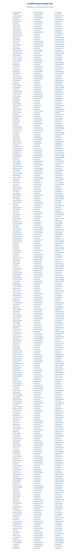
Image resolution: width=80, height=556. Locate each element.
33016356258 (37, 103)
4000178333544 (16, 73)
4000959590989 (38, 25)
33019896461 (37, 145)
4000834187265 (37, 73)
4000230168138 (16, 532)
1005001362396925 (59, 265)
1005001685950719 (38, 69)
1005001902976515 (17, 320)
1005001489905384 (17, 333)
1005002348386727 (17, 385)
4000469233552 (59, 177)
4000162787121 (37, 198)
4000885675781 (58, 193)
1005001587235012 (38, 297)
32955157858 (58, 257)
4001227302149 (37, 437)
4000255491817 (16, 25)
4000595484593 (59, 462)
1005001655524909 (59, 197)
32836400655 (16, 546)
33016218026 (16, 216)
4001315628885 (16, 322)
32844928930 (37, 478)
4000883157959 (16, 515)
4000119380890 (58, 57)
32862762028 (16, 467)
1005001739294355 (38, 361)
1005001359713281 (59, 53)
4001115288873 (16, 392)
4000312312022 (58, 449)
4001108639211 (58, 526)
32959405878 (16, 249)
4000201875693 (16, 288)
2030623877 (37, 107)
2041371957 (57, 300)
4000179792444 (16, 496)
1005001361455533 (38, 128)
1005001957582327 (38, 120)
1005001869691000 (17, 268)
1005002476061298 (59, 44)
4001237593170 (58, 378)
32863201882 (16, 519)
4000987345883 (17, 189)
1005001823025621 (59, 41)
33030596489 (58, 69)
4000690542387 (17, 524)
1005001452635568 (38, 130)
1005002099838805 (17, 223)
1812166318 (15, 530)
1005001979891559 (38, 21)
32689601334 (16, 431)
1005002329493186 (38, 507)
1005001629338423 (59, 71)
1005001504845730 (38, 46)
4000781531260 (58, 75)
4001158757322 (37, 206)
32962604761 (16, 306)
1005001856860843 (38, 456)
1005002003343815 (17, 465)
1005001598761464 (38, 250)
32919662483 (37, 498)
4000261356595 (16, 535)
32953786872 (16, 42)
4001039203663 (58, 326)
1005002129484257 (59, 417)
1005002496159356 (59, 354)
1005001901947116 (17, 21)
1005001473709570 (59, 331)
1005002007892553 (59, 247)
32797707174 (37, 102)
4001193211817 (37, 431)
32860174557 (37, 159)
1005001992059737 (59, 302)
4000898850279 (38, 469)
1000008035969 (37, 315)
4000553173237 (58, 345)
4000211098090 (37, 141)
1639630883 (37, 114)
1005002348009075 (17, 541)
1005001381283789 (38, 150)
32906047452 (37, 34)
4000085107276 (16, 437)
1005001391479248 (17, 507)
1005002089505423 (59, 533)
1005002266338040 (59, 399)
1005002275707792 (17, 485)
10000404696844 (59, 82)
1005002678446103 (59, 327)
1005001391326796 (38, 302)
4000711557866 (37, 154)
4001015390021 (16, 304)
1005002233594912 (17, 528)
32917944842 (37, 320)
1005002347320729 (17, 57)
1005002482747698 (17, 417)
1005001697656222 (59, 109)
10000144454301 (38, 440)
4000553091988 (58, 507)
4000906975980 (17, 342)
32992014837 (16, 498)
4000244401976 (16, 220)
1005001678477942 (17, 399)
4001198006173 (58, 381)
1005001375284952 (59, 240)
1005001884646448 (59, 127)
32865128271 (37, 100)
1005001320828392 (17, 372)
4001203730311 (16, 483)
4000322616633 (58, 453)
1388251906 (16, 213)
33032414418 (58, 121)
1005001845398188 (38, 94)
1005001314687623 (17, 456)
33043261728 (16, 75)
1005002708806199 (38, 177)
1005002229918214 (38, 318)
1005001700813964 (38, 397)
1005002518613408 (59, 161)
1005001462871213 (59, 369)
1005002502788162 (38, 309)
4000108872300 (16, 492)
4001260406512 (16, 263)
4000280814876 (37, 263)
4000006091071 (58, 14)
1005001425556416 (59, 363)
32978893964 (58, 446)
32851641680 (16, 299)
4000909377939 (38, 299)
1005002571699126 (38, 164)
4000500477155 (16, 186)
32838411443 (16, 89)
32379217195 (16, 447)
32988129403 (16, 464)
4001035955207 (16, 66)
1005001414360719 (38, 329)
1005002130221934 (59, 268)
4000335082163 (37, 207)
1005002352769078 (17, 16)
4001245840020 (58, 173)
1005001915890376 (17, 173)
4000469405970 (59, 180)
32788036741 (16, 508)
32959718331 (16, 539)
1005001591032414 (59, 347)
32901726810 (37, 404)
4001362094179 (58, 91)
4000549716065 (16, 175)
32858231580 (16, 345)
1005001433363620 (38, 388)
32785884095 (16, 118)
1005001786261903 (17, 356)
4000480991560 (37, 358)
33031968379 (58, 548)
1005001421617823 (38, 195)
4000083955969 (59, 234)
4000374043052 (16, 26)
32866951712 (37, 530)
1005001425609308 (38, 403)
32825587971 (37, 483)
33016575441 (58, 406)
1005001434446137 (38, 281)
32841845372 (16, 449)
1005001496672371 (59, 422)
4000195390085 (16, 19)
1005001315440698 (38, 435)
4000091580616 (58, 524)
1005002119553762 (38, 451)
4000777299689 (16, 494)
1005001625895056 (38, 202)
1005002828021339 (59, 372)
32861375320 (37, 249)
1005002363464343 (59, 374)
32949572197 (16, 265)
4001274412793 (37, 326)
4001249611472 (37, 121)
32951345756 (16, 62)
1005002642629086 (59, 105)
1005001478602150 (38, 406)
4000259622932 (59, 306)
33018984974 (16, 254)
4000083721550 (58, 505)
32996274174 (58, 329)
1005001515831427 (17, 103)
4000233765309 (59, 270)
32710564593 (16, 132)
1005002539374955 (38, 444)
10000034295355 (17, 537)
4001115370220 (58, 532)
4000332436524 (17, 111)
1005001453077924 (59, 213)
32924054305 (37, 82)
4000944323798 (38, 171)
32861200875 (37, 279)
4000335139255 (37, 105)
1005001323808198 (59, 279)
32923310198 (37, 37)
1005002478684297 (17, 229)
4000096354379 (17, 415)
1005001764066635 (59, 241)
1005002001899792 (38, 50)
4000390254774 (58, 338)
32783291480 (58, 200)
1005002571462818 (17, 367)
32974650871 (37, 539)
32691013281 (16, 46)
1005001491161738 (17, 295)
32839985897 (37, 496)
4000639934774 (16, 343)
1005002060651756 (38, 229)
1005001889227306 (17, 91)
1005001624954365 (17, 277)
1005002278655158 (17, 44)
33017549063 (58, 404)
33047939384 (37, 322)
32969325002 (37, 365)
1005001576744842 (59, 132)
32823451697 (37, 481)
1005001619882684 (38, 71)
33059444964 (37, 243)
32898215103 (58, 236)
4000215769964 (37, 163)
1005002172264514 (38, 275)
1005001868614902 (17, 374)
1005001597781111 (17, 284)
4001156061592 (16, 227)
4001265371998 (16, 41)
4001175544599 (16, 48)
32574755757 (58, 510)
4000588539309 (59, 272)
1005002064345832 (38, 462)
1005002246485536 (17, 53)
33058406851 (58, 78)
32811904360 (37, 247)
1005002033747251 (38, 300)
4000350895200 (59, 508)
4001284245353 (37, 379)
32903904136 (37, 132)
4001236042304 (16, 193)
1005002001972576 (38, 385)
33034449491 (37, 424)
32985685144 (16, 270)
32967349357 (58, 227)
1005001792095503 (17, 460)
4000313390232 (16, 141)
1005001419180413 (17, 354)
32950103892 (16, 211)
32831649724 (16, 37)
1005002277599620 (59, 336)
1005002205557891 (38, 370)
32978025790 (37, 474)
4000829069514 (16, 349)
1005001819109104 (38, 231)
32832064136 (16, 256)
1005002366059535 (17, 200)
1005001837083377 (59, 311)
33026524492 (58, 245)
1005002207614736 (38, 268)
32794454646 (37, 188)
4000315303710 (58, 367)
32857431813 (16, 107)
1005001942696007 (59, 324)
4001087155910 (16, 548)
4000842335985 (59, 223)
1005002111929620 (59, 198)
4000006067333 (17, 17)
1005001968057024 (17, 150)
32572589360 (58, 202)
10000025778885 (17, 390)
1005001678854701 (17, 163)
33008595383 (16, 114)
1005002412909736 (38, 544)
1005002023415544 (17, 78)
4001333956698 (16, 481)
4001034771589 (37, 189)
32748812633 (16, 82)
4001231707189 (58, 386)
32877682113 (58, 186)
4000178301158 (58, 437)
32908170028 (58, 66)
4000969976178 (58, 188)
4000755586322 (17, 170)
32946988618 (58, 471)
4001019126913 (16, 69)
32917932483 (58, 410)
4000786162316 (37, 290)
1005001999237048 (38, 313)
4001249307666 (37, 327)
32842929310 (16, 379)
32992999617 (58, 535)
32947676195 (37, 367)
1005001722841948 (38, 232)
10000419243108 (59, 118)
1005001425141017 (59, 231)
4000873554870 (38, 68)
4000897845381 (16, 412)
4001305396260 (58, 286)
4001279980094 (16, 164)
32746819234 (16, 490)
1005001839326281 (17, 207)
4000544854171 (16, 318)
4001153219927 (37, 308)
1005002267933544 (17, 336)
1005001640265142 (17, 394)
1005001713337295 (59, 275)
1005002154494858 (38, 14)
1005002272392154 (59, 214)
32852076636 (58, 94)
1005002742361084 (38, 60)
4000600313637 (58, 413)
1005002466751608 (17, 222)
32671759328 (16, 125)
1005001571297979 (17, 93)
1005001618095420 (59, 206)
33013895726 (37, 295)
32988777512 (37, 508)
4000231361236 (37, 184)
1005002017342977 (59, 64)
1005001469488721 (38, 139)
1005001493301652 (38, 12)
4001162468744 (58, 21)
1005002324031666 (17, 166)
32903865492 (58, 12)
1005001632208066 (59, 343)
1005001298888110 (17, 30)
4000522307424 (59, 376)
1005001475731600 (17, 286)
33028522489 (58, 419)
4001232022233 (16, 440)
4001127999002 (58, 116)
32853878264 (16, 84)
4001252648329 (37, 85)
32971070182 (37, 180)
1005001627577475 (17, 143)
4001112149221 (37, 19)
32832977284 (16, 404)
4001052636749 (16, 471)
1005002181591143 (59, 48)
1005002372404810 (59, 490)
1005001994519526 (17, 146)
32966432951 (37, 80)
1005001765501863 (17, 474)
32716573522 (58, 501)
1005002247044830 (59, 480)
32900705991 (16, 544)
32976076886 (37, 331)
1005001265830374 (38, 66)
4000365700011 (37, 211)
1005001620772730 (59, 361)
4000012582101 (58, 385)
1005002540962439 (38, 429)
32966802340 (58, 225)
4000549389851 (37, 471)
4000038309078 (59, 145)
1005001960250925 (59, 166)
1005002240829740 (17, 50)
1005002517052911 (17, 446)
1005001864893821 (17, 232)
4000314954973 (16, 94)
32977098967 (37, 125)
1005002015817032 (38, 401)
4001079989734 (37, 148)
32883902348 (58, 433)
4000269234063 (38, 245)
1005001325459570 (38, 521)
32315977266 (58, 498)
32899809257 (58, 171)
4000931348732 (37, 447)
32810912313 (37, 383)
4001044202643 (16, 137)
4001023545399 (37, 514)
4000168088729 (16, 259)
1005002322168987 (59, 542)
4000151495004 (58, 125)
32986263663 (16, 247)
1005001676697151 (59, 390)
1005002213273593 (59, 42)
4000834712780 (58, 440)
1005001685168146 (59, 290)
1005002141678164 (17, 410)
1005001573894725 (38, 77)
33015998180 (58, 146)
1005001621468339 (38, 542)
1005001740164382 (59, 152)
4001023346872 (16, 214)
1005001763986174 (17, 469)
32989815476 (58, 207)
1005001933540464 (59, 252)
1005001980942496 (59, 229)
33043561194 (16, 378)
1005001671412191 (59, 431)
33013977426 (37, 428)
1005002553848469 (59, 155)
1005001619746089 (38, 293)
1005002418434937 (59, 429)
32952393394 (37, 374)
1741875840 (57, 340)
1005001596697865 (59, 62)
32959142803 (37, 517)
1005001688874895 (38, 123)
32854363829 (37, 57)
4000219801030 (58, 528)
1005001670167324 (17, 130)
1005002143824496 (17, 395)
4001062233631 (58, 28)
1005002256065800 (38, 266)
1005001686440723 (17, 12)
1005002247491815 (38, 532)
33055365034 (16, 361)
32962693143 (16, 145)
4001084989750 (58, 191)
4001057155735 (58, 455)
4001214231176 (37, 351)
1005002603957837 (38, 179)
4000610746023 (37, 26)
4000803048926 (38, 340)
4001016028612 (58, 30)
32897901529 (16, 327)
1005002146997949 (17, 401)
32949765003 (37, 214)
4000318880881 (37, 381)
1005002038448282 (59, 412)
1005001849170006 (38, 390)
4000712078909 (58, 546)
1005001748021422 (38, 55)
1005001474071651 (59, 469)
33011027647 (37, 292)
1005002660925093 (59, 154)
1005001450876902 (17, 523)
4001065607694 (37, 59)
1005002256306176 (17, 293)
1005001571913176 (38, 93)
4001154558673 (58, 320)
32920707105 (58, 438)
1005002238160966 (17, 155)
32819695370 (37, 455)
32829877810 (37, 109)
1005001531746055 (38, 499)
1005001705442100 (17, 309)
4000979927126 (37, 270)
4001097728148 (16, 121)
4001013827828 (16, 442)
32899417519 (37, 433)
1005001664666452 (38, 28)
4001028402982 (58, 530)
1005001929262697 (17, 274)
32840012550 (58, 23)
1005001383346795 (17, 480)
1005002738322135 (38, 173)
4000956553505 (38, 261)
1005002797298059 (59, 93)
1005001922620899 (38, 501)
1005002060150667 (38, 535)
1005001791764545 (59, 447)
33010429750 (37, 494)
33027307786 (16, 476)
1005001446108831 (17, 315)
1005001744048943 (38, 421)
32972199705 (58, 274)
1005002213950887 (17, 272)
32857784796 (16, 180)
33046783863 (37, 175)
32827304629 (37, 277)
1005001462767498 (17, 188)
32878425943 (16, 462)
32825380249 (16, 136)
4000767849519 (37, 236)
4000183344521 (58, 476)
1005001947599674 (59, 317)
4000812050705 (58, 379)
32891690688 (58, 523)
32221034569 (37, 48)
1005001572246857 (17, 329)
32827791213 (37, 35)
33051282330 (58, 189)
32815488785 (16, 225)
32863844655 (37, 415)
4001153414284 (37, 186)
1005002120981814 (59, 492)
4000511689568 (16, 324)
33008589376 (58, 544)
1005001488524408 (38, 96)
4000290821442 (16, 182)
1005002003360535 (17, 177)
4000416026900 (37, 157)
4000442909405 (38, 51)
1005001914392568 (59, 315)
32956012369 (16, 64)
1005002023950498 (38, 32)
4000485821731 (58, 284)
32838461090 (16, 386)
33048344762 (58, 401)
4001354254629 (58, 503)
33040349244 (58, 26)
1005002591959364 (59, 474)
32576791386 (37, 112)
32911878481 (37, 347)
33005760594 (58, 467)
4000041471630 (58, 408)
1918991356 (57, 136)
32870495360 (37, 146)
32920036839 (37, 200)
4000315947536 (37, 265)
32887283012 (58, 216)
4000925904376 (17, 139)
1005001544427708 (59, 51)
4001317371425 (58, 349)
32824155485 (16, 311)
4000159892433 (16, 154)
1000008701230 (16, 458)
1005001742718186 (17, 317)
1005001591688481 (59, 179)
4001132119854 (58, 335)
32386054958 (37, 136)
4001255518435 (37, 512)
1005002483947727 (17, 202)
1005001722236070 (59, 87)
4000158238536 (37, 354)
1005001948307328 (17, 250)
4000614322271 (58, 168)
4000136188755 (16, 39)
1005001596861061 (59, 68)
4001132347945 (16, 252)
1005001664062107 (38, 155)
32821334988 (58, 238)
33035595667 (37, 413)
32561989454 (16, 14)
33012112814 (16, 184)
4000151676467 (16, 313)
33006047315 (37, 288)
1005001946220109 (17, 514)
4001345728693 (58, 478)
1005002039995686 (38, 338)
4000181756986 (37, 492)
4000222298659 (59, 514)
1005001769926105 (17, 542)
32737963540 (37, 218)
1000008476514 (37, 378)
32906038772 (58, 159)
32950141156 (58, 220)
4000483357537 (16, 28)
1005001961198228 (38, 137)
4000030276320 (59, 496)
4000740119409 (58, 460)
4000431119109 (58, 25)
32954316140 (58, 383)
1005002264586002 (59, 157)
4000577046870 (16, 335)
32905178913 (58, 394)
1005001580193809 (38, 213)
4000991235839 (16, 308)
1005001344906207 (38, 460)
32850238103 (58, 299)
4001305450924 (58, 256)
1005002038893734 (38, 204)
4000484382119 (37, 89)
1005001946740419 (17, 218)
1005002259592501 (59, 16)
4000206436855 (38, 216)
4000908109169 (58, 123)
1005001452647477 (38, 256)
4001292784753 (58, 512)
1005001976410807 (17, 381)
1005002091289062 (59, 195)
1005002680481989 (38, 161)
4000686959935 (17, 100)
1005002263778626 (59, 499)
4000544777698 (16, 472)
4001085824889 (37, 476)
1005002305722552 (59, 517)
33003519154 (37, 465)
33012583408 (16, 365)
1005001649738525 (59, 19)
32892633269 (58, 164)
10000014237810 (38, 152)
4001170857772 (37, 526)
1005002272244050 (59, 218)
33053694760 (58, 137)
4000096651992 (58, 89)
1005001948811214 (59, 428)
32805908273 (58, 392)
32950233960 (16, 102)
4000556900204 (59, 356)
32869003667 (58, 309)
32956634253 (37, 408)
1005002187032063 (38, 227)
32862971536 (37, 345)
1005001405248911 (17, 195)
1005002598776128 (17, 326)
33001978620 (58, 494)
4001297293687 (37, 333)
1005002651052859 (38, 528)
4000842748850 (38, 412)
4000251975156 (16, 120)
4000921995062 (58, 424)
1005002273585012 (17, 128)
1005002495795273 (17, 438)
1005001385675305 (17, 360)
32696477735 (58, 351)
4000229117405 (16, 275)
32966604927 (37, 39)
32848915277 (58, 112)
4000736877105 (37, 541)
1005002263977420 (38, 503)
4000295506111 (58, 103)
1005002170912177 (38, 254)
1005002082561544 (38, 75)
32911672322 (37, 238)
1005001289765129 (59, 464)
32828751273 (58, 458)
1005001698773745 (17, 279)
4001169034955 (16, 209)
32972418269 (58, 204)
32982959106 (58, 360)
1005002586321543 (38, 182)
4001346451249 (58, 487)
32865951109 (16, 266)
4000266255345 (17, 424)
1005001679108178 (38, 360)
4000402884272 (59, 426)
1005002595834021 (38, 257)
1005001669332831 (17, 148)
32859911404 (16, 421)
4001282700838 (37, 311)
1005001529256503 (38, 523)
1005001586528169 (59, 34)
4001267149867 (37, 372)
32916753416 (16, 245)
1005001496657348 (38, 240)
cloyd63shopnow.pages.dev (40, 3)
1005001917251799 (59, 114)
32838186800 (58, 358)
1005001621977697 (17, 116)
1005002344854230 (38, 168)
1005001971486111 (38, 272)
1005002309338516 (38, 283)
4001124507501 (37, 392)
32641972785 (16, 505)
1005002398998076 (17, 112)
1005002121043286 (17, 521)
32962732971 (16, 533)
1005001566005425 (59, 141)
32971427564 (37, 438)
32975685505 (37, 419)
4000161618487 (58, 77)
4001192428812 (16, 501)
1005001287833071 (38, 426)
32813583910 (16, 517)
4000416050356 (16, 161)
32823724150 (37, 306)
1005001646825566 (59, 85)
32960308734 (37, 363)
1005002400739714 (17, 34)
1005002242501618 (38, 386)
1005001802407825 (59, 318)
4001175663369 (37, 449)
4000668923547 (59, 100)
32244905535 (37, 116)
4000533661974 (37, 304)
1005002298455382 (38, 335)
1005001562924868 (59, 435)
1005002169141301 (59, 415)
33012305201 (16, 134)
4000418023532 (16, 71)
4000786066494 (17, 231)
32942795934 (16, 429)
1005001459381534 (17, 105)
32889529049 (37, 524)
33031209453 (16, 388)
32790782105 (37, 352)
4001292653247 (58, 421)
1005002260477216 (17, 241)
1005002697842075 (17, 340)
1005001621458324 (38, 464)
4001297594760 (58, 342)
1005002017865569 (17, 234)
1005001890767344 (59, 308)
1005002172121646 (17, 32)
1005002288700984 (38, 410)
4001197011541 (37, 30)
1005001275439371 (17, 171)
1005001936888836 (38, 342)
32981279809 (16, 426)
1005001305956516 (38, 274)
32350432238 (37, 166)
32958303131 (16, 123)
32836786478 (58, 515)
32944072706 (58, 254)
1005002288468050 (17, 127)
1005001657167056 (17, 152)
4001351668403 (37, 343)
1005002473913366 (59, 281)
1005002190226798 (59, 134)
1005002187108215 (59, 292)
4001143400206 (16, 281)
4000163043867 (58, 32)
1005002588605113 (59, 481)
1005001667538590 (59, 39)
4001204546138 (37, 91)
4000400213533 (58, 370)
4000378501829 (37, 394)
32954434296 (58, 293)
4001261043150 (37, 234)
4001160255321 (58, 209)
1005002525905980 (17, 351)
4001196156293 (16, 198)
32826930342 (37, 395)
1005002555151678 (38, 442)
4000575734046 (59, 120)
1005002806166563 (38, 422)
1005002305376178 (38, 489)
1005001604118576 (38, 533)
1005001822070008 (38, 44)
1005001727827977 (17, 358)
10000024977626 (59, 537)
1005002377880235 (59, 451)
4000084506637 (38, 16)
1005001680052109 (59, 333)
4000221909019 (16, 444)
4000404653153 (16, 292)
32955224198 (16, 489)
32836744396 (58, 261)
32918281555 (16, 243)
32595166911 (37, 548)
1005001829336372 (59, 541)
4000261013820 (16, 55)
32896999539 (58, 139)
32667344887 (58, 60)
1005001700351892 (17, 59)
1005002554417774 (17, 408)
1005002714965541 (17, 512)
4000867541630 (37, 87)
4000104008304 (58, 17)
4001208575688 (37, 127)
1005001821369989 (38, 472)
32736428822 (37, 349)
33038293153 (37, 220)
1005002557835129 (59, 263)
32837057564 (58, 102)
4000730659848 (59, 485)
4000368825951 (58, 143)
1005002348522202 (59, 128)
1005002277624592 (17, 290)
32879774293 (58, 259)
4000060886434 (38, 62)
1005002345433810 (17, 403)
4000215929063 (58, 489)
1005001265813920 (59, 277)
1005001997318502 (59, 163)
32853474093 (58, 50)
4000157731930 (37, 369)
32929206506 (37, 417)
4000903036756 (59, 472)
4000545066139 (58, 297)
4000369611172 (16, 413)
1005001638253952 (59, 170)
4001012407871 (58, 519)
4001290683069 (16, 87)
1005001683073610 (17, 510)
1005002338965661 (17, 60)
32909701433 (37, 84)
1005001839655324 (38, 17)
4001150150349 (16, 435)
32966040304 (37, 467)
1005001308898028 (17, 302)
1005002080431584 (17, 363)
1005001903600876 (38, 336)
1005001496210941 (59, 80)
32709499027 (58, 35)
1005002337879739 (17, 257)
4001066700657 (16, 261)
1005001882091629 (59, 182)
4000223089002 (17, 397)
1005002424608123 (38, 446)
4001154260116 (58, 295)
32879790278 (16, 422)
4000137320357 (16, 419)
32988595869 (16, 283)
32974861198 (37, 399)
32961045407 (37, 193)
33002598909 (58, 444)
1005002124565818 (17, 487)
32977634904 (58, 465)
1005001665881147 (17, 478)
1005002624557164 (17, 503)
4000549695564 (59, 98)
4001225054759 (16, 455)
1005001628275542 (38, 376)
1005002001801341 (38, 23)
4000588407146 (58, 483)
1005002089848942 (17, 428)
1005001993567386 (38, 42)
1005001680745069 (59, 403)
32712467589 (58, 283)
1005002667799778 (59, 266)
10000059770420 (59, 175)
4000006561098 (37, 143)
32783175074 (37, 284)
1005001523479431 (38, 259)
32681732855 (58, 107)
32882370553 (16, 499)
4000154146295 (58, 150)
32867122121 (16, 204)
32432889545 (16, 157)
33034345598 (16, 179)
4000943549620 (17, 433)
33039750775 (16, 206)
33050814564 (16, 98)
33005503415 (16, 23)
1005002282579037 (17, 236)
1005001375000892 (17, 406)
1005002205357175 (17, 51)
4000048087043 (38, 225)
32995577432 (16, 159)
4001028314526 (58, 395)
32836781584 (37, 252)
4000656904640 (59, 243)
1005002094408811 (17, 238)
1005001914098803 (38, 170)
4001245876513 (16, 197)
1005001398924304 (59, 111)
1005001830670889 (17, 376)
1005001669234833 (17, 109)
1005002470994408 (38, 537)
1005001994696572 (17, 240)
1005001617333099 (59, 184)
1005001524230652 (17, 168)
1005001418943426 (17, 526)
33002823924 (37, 480)
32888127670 (58, 352)
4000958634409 (38, 324)
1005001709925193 (59, 37)
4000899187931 (58, 397)
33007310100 (37, 241)
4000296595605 (17, 347)
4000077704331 (37, 490)
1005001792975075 (17, 85)
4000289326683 (59, 148)
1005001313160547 (59, 365)
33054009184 (58, 211)
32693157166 (37, 64)
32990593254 (37, 223)
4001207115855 (37, 134)
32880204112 (37, 197)
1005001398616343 (59, 313)
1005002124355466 (38, 111)
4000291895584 (58, 222)
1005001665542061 (38, 485)
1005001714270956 (17, 35)
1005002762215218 (38, 546)
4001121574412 (37, 505)
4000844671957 (58, 96)
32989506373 (58, 130)
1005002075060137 (59, 73)
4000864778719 (37, 515)
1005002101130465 (38, 458)
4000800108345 (16, 300)
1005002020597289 (59, 46)
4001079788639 (58, 456)
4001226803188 (58, 322)
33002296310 (58, 250)
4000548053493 (17, 451)
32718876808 (58, 55)
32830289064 (16, 331)
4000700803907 (59, 59)
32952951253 (58, 388)
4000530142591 (37, 453)
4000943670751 (37, 191)
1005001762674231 (38, 356)
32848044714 (16, 453)
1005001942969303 (38, 41)
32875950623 (16, 191)
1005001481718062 (17, 383)
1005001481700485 (17, 352)
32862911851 (37, 286)
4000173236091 (37, 118)
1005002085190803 (38, 78)
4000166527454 (16, 80)
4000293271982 (58, 84)
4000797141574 (16, 338)
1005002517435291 (38, 510)
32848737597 (58, 288)
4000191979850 (37, 98)
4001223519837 (37, 519)
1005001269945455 (59, 521)
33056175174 (37, 53)
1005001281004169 (59, 539)
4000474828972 (58, 232)
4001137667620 (58, 304)
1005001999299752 (59, 442)
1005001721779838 (38, 317)
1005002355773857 (59, 249)
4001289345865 (16, 96)
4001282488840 (37, 222)
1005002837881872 (17, 297)
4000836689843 (17, 369)
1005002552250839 (38, 487)
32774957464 (16, 68)
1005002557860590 (17, 77)
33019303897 (37, 209)
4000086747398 (16, 370)
